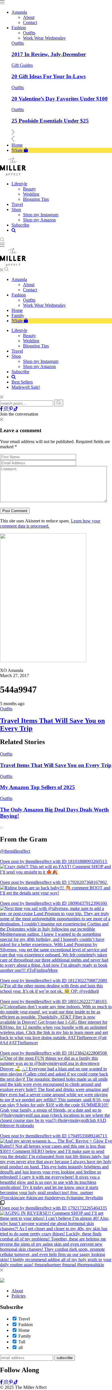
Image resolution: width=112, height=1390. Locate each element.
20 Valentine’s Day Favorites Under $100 (59, 99)
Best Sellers (22, 382)
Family (17, 315)
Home (17, 310)
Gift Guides (22, 65)
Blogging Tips (36, 345)
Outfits (17, 43)
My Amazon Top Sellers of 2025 (37, 787)
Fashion (18, 294)
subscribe (65, 1358)
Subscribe (20, 371)
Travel (17, 351)
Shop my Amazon (39, 366)
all (20, 1347)
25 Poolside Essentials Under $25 (50, 121)
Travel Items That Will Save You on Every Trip (55, 765)
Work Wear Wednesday (44, 305)
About (28, 284)
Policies (18, 1295)
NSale (17, 320)
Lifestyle (19, 330)
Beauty (29, 335)
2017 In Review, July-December (48, 54)
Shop (16, 356)
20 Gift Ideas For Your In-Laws (48, 76)
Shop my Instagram (40, 361)
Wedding (31, 340)
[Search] (58, 403)
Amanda (19, 279)
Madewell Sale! (25, 387)
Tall (21, 1341)
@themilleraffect (15, 851)
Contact (30, 289)
